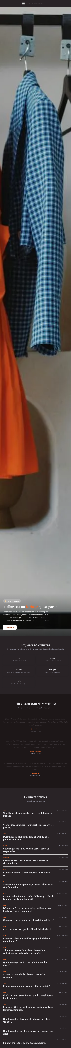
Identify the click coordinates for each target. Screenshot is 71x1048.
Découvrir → (10, 627)
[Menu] (47, 3)
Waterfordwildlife (32, 3)
